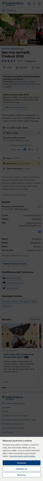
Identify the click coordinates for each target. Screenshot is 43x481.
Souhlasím (21, 463)
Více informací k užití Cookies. (23, 456)
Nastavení (21, 475)
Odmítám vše (21, 469)
